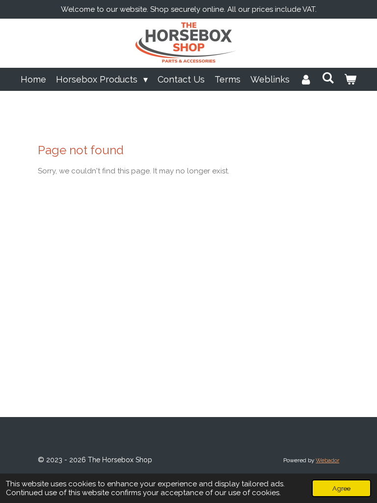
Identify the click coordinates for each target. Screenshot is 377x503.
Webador (327, 460)
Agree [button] (341, 488)
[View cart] (350, 79)
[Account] (306, 79)
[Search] (328, 78)
